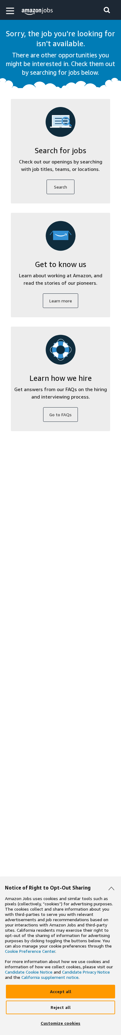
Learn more (60, 300)
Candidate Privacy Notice (86, 972)
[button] (11, 11)
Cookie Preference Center (30, 951)
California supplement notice (49, 977)
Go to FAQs (60, 414)
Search (60, 187)
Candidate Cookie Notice (28, 972)
